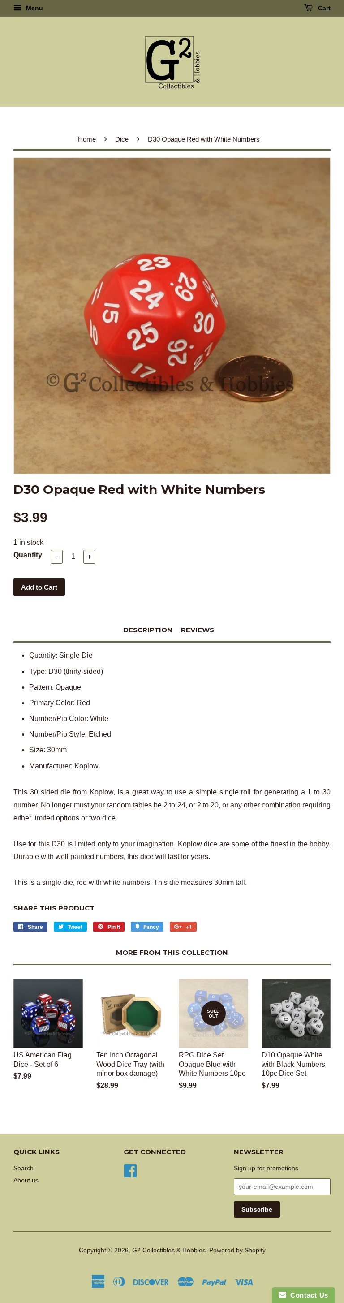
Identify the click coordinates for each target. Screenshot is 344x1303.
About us (26, 1180)
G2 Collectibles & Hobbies (169, 1250)
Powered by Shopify (237, 1250)
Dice (122, 139)
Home (87, 139)
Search (23, 1168)
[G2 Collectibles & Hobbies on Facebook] (130, 1169)
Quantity (27, 555)
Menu (33, 8)
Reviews (197, 630)
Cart (323, 8)
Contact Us (307, 1295)
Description (147, 630)
